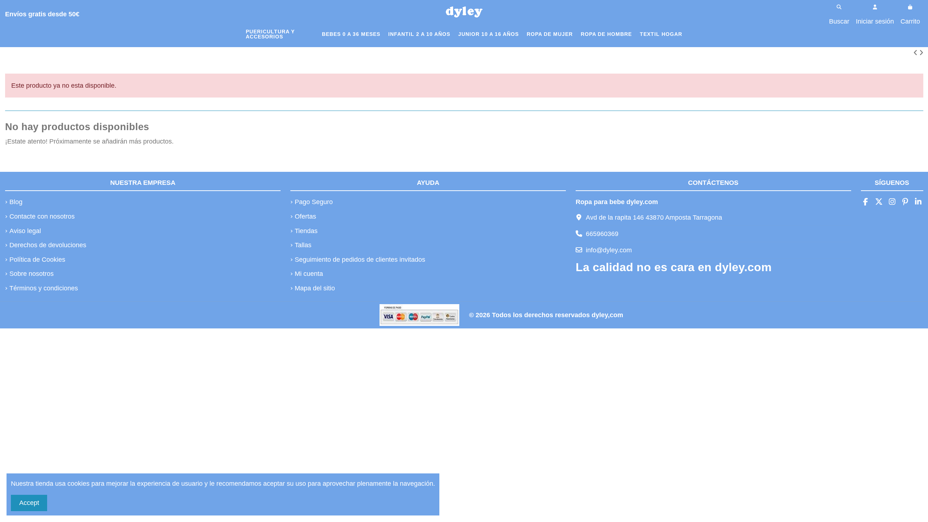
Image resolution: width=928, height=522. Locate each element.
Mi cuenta (309, 273)
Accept (29, 502)
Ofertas (305, 216)
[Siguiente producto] (921, 53)
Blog (15, 202)
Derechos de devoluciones (47, 245)
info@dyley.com (609, 250)
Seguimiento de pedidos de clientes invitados (360, 259)
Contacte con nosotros (42, 216)
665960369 (602, 233)
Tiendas (306, 231)
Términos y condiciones (43, 288)
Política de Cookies (37, 259)
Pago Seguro (314, 202)
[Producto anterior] (916, 53)
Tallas (303, 245)
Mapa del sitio (315, 288)
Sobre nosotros (31, 273)
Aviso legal (25, 231)
